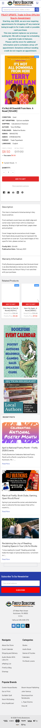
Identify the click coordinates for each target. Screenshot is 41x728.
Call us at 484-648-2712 (20, 620)
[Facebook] (4, 192)
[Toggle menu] (3, 3)
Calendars (26, 657)
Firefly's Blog (6, 667)
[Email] (9, 192)
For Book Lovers (29, 661)
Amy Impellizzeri (8, 703)
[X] (27, 626)
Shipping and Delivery (9, 653)
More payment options (20, 186)
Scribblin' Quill (7, 695)
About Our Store (8, 645)
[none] (20, 80)
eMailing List (6, 664)
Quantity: (6, 168)
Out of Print (6, 691)
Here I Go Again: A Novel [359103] (30, 309)
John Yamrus (26, 691)
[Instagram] (18, 626)
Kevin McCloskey (8, 699)
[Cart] (37, 3)
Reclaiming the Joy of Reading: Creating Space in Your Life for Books (19, 544)
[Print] (13, 192)
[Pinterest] (22, 192)
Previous (3, 301)
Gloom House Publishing (30, 687)
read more (6, 464)
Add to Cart (10, 304)
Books (25, 645)
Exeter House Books (9, 687)
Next (38, 301)
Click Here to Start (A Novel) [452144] (10, 309)
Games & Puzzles (29, 653)
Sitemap (5, 671)
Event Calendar (7, 649)
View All (24, 706)
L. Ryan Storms (27, 702)
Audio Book (27, 649)
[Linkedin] (18, 192)
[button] (20, 351)
